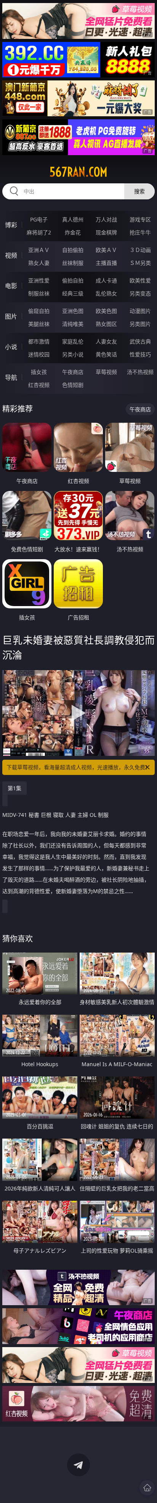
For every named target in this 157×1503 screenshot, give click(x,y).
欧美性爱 (140, 280)
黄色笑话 (106, 354)
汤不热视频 (140, 371)
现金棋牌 (106, 232)
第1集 (14, 788)
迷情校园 (39, 354)
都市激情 (39, 341)
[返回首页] (147, 1487)
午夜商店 (72, 371)
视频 (11, 255)
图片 (11, 316)
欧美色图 (106, 310)
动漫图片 (140, 310)
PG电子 (39, 219)
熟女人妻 (39, 262)
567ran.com (78, 172)
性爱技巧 (140, 354)
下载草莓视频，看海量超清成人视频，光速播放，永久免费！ (78, 767)
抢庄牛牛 (140, 232)
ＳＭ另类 (140, 262)
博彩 (11, 225)
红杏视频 (39, 384)
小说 (11, 347)
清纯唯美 (72, 323)
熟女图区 (106, 323)
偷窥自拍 (39, 310)
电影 (11, 286)
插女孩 (39, 371)
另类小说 (72, 354)
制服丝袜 (39, 293)
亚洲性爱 (39, 280)
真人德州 (72, 219)
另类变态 (140, 293)
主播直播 (106, 262)
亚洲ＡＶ (39, 249)
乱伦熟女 (106, 293)
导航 (11, 377)
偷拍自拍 (72, 280)
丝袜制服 (72, 262)
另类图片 (140, 323)
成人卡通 (106, 280)
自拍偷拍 (72, 249)
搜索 (139, 191)
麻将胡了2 (39, 232)
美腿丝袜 (39, 323)
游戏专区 (140, 219)
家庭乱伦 (72, 341)
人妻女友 (106, 341)
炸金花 (73, 232)
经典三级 (72, 293)
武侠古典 (140, 341)
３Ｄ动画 (140, 249)
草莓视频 (106, 371)
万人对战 (106, 219)
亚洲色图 (72, 310)
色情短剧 (72, 384)
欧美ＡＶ (106, 249)
